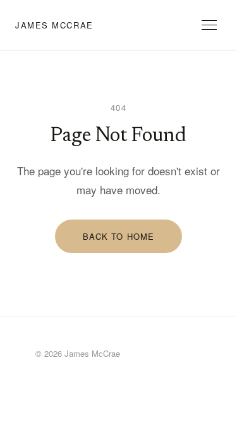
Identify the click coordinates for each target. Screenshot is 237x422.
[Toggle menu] (209, 25)
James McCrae (54, 25)
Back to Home (118, 236)
